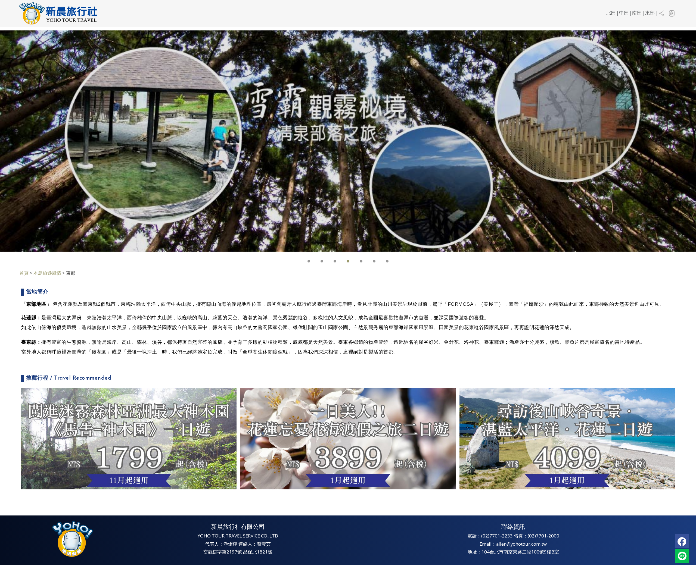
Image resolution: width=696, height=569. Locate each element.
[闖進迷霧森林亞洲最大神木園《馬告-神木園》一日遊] (129, 438)
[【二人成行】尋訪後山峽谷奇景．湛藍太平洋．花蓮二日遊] (567, 438)
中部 (624, 13)
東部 (650, 13)
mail (682, 556)
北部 (611, 13)
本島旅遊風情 (47, 273)
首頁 (24, 273)
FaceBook (682, 541)
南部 (637, 13)
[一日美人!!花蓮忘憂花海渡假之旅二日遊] (348, 438)
